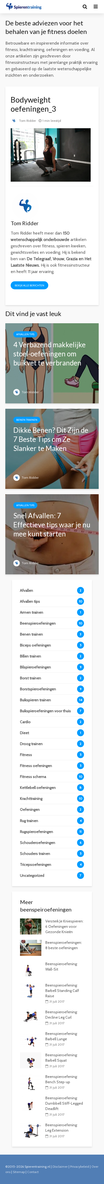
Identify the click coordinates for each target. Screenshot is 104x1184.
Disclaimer (60, 1166)
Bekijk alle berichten (29, 285)
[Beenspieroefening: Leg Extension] (30, 1129)
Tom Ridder (27, 121)
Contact (33, 1172)
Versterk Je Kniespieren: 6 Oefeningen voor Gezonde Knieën (64, 926)
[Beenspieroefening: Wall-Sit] (30, 968)
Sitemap (19, 1172)
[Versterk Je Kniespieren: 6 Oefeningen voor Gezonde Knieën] (30, 926)
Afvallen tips (25, 334)
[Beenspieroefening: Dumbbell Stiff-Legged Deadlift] (30, 1103)
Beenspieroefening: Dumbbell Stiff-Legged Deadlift (64, 1103)
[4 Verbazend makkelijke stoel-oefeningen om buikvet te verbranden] (52, 362)
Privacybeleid (79, 1166)
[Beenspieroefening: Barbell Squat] (30, 1060)
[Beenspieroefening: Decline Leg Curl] (30, 1017)
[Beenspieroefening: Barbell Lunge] (30, 1038)
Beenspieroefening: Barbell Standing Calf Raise (62, 990)
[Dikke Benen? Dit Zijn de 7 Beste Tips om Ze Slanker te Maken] (52, 448)
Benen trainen (26, 420)
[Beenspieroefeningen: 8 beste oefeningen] (30, 947)
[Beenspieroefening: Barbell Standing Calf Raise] (30, 990)
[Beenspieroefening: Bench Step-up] (30, 1081)
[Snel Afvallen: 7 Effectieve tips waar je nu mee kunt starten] (52, 533)
